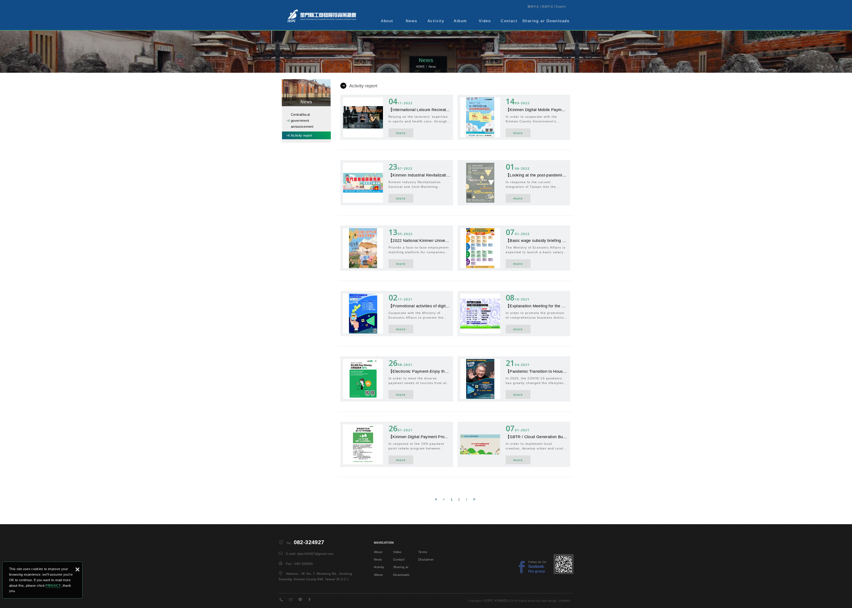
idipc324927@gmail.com (315, 553)
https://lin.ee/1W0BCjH (301, 600)
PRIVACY (53, 585)
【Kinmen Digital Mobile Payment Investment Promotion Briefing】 (514, 117)
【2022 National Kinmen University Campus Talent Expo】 (396, 248)
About (387, 21)
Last (474, 499)
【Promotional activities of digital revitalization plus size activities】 (396, 313)
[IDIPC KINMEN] (321, 15)
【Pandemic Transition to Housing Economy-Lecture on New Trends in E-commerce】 (514, 379)
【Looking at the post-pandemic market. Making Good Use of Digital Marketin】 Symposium (514, 182)
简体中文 (547, 6)
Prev (444, 499)
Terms (422, 552)
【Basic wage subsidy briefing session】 (514, 248)
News (411, 21)
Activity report (301, 135)
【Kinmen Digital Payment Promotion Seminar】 (396, 444)
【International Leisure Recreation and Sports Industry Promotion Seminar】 (396, 117)
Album (460, 21)
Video (485, 21)
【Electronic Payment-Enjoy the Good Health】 (396, 379)
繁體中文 (533, 6)
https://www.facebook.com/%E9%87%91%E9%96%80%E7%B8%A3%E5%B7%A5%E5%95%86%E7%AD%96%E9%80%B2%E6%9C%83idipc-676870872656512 (311, 600)
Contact (509, 21)
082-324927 (309, 542)
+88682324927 (282, 600)
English (561, 6)
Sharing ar (533, 21)
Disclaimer (426, 559)
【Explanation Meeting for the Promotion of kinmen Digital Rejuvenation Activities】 (514, 313)
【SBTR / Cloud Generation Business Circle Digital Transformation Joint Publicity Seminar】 (514, 444)
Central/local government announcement (302, 120)
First (436, 499)
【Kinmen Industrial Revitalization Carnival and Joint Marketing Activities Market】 (396, 182)
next (466, 499)
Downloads (558, 21)
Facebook (534, 567)
